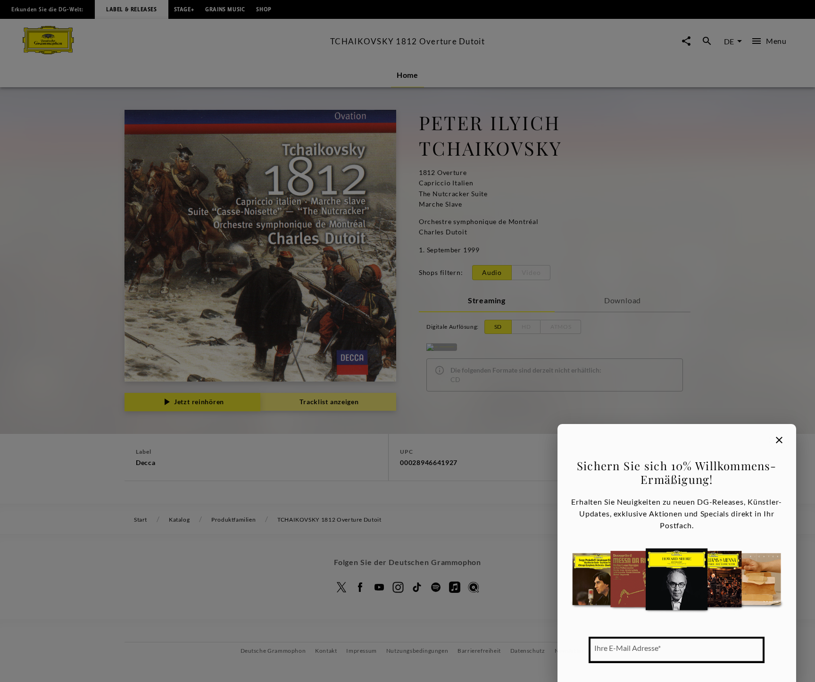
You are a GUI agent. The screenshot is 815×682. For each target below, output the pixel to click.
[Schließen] (779, 440)
